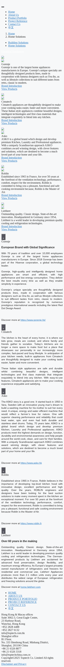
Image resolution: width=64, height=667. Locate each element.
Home (11, 11)
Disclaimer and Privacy (13, 664)
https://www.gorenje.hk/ (33, 320)
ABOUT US (15, 595)
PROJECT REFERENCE (22, 602)
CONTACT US (17, 605)
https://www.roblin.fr (31, 523)
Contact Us (14, 24)
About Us (13, 14)
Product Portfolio (17, 17)
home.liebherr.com (30, 587)
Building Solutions (18, 42)
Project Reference (17, 21)
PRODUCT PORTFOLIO (22, 598)
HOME (12, 592)
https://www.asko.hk (31, 463)
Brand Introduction (11, 85)
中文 (11, 27)
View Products (9, 88)
